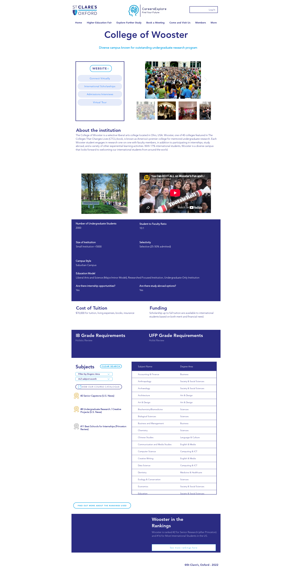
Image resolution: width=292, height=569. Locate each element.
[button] (99, 22)
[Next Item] (205, 80)
